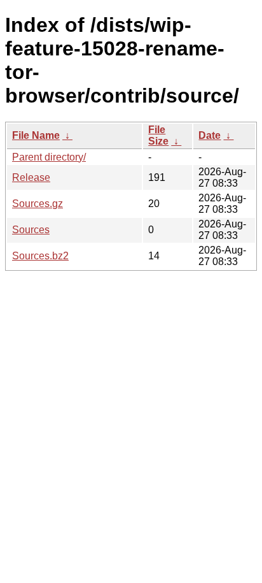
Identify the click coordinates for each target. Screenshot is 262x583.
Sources (31, 229)
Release (31, 177)
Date (209, 135)
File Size (158, 135)
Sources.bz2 (40, 255)
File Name (36, 135)
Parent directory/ (49, 157)
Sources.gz (37, 203)
